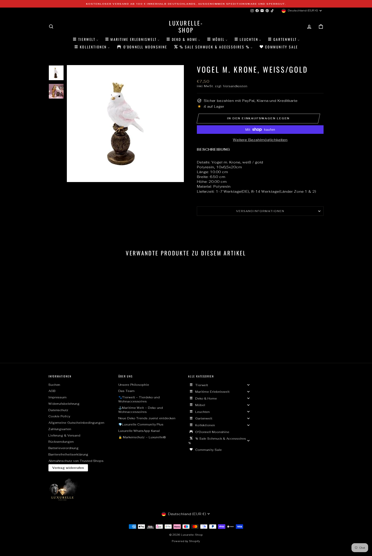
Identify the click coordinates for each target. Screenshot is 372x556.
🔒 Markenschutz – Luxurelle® (142, 437)
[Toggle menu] (248, 385)
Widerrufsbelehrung (64, 404)
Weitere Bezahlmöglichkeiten (260, 139)
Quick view (81, 327)
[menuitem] (85, 39)
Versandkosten (235, 86)
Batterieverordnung (63, 448)
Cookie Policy (59, 416)
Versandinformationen (260, 211)
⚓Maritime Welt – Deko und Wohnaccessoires (140, 410)
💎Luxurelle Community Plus (141, 424)
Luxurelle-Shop (186, 26)
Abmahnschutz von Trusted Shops (76, 461)
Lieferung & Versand (64, 435)
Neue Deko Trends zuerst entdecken (147, 418)
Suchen (54, 385)
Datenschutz (58, 410)
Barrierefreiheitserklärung (68, 454)
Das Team (126, 391)
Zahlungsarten (59, 429)
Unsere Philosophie (133, 385)
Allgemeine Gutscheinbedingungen (76, 423)
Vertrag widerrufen (68, 468)
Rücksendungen (61, 441)
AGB (51, 391)
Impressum (57, 397)
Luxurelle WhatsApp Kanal (139, 431)
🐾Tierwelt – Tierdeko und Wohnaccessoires (139, 399)
